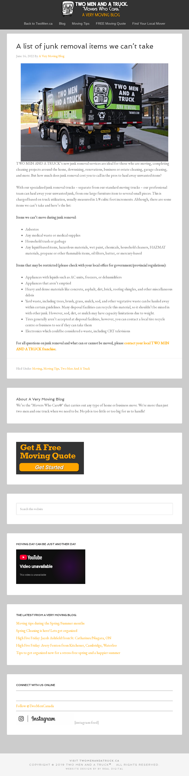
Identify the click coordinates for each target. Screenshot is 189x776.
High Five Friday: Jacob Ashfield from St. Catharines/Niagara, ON (63, 638)
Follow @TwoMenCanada (35, 705)
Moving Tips (51, 368)
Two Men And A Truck (75, 368)
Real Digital (113, 769)
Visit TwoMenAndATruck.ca (94, 760)
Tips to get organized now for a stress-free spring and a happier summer (68, 652)
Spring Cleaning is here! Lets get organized (46, 630)
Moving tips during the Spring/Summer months (50, 623)
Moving (37, 368)
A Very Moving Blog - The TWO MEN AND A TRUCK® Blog (94, 9)
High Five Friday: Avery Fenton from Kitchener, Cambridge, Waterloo (66, 645)
